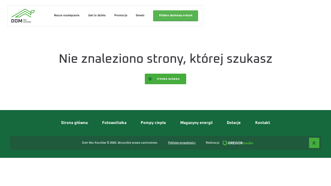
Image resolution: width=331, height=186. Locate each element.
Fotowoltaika (114, 123)
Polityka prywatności (181, 143)
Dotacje (234, 123)
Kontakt (262, 123)
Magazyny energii (196, 123)
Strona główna (74, 123)
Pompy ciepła (153, 123)
